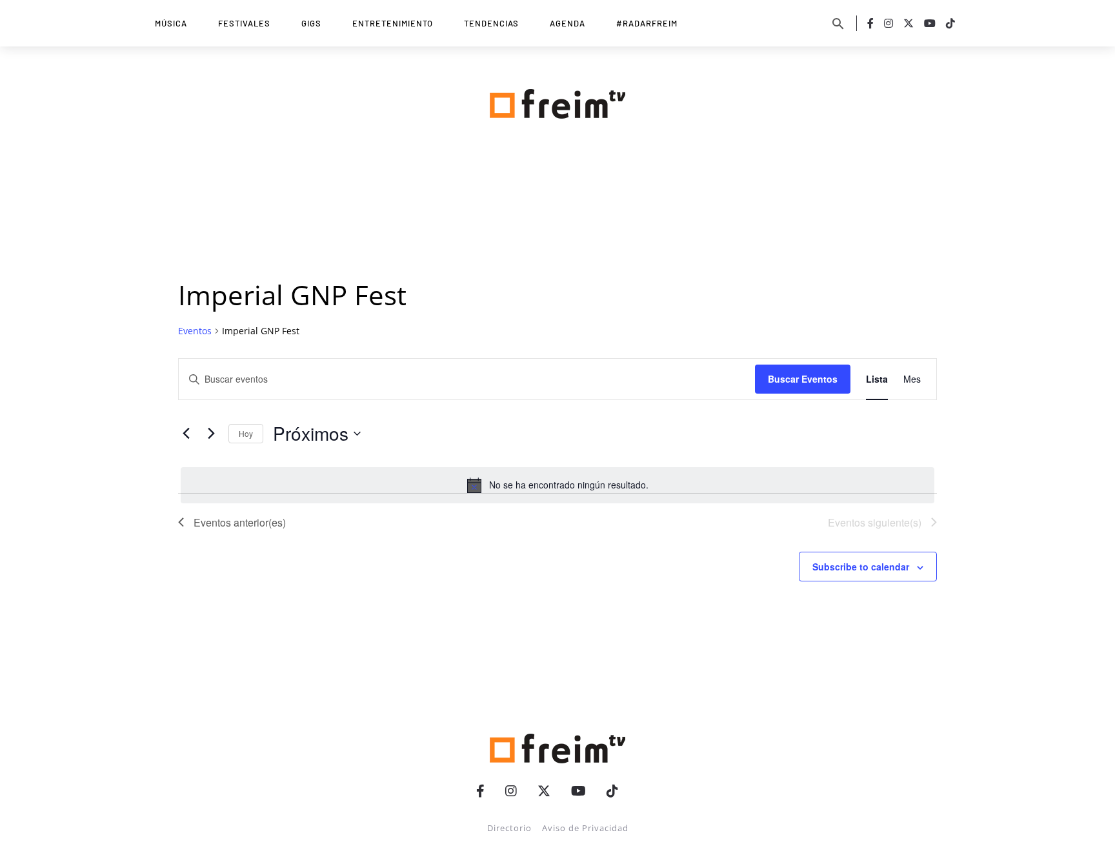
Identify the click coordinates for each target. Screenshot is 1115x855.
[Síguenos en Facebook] (870, 23)
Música (171, 23)
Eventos (195, 331)
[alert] (557, 485)
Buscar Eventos (803, 378)
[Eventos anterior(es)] (186, 433)
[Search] (838, 23)
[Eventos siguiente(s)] (211, 433)
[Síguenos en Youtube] (930, 23)
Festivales (244, 23)
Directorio (509, 828)
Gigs (311, 23)
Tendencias (491, 23)
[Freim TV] (557, 101)
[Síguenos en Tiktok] (950, 23)
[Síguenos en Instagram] (888, 23)
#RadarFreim (647, 23)
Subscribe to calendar (860, 566)
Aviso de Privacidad (585, 828)
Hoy (246, 433)
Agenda (567, 23)
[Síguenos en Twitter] (908, 23)
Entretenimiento (392, 23)
